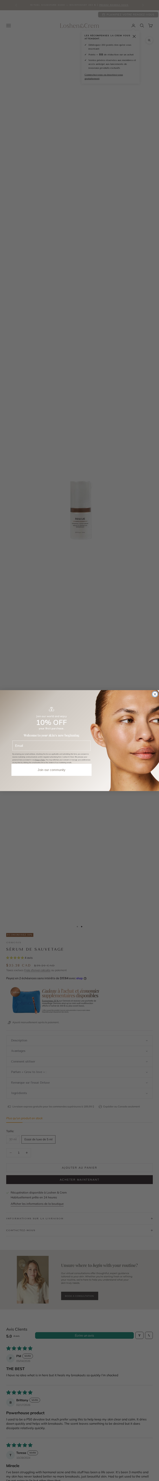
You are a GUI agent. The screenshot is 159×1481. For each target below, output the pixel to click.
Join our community (51, 769)
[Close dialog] (155, 694)
